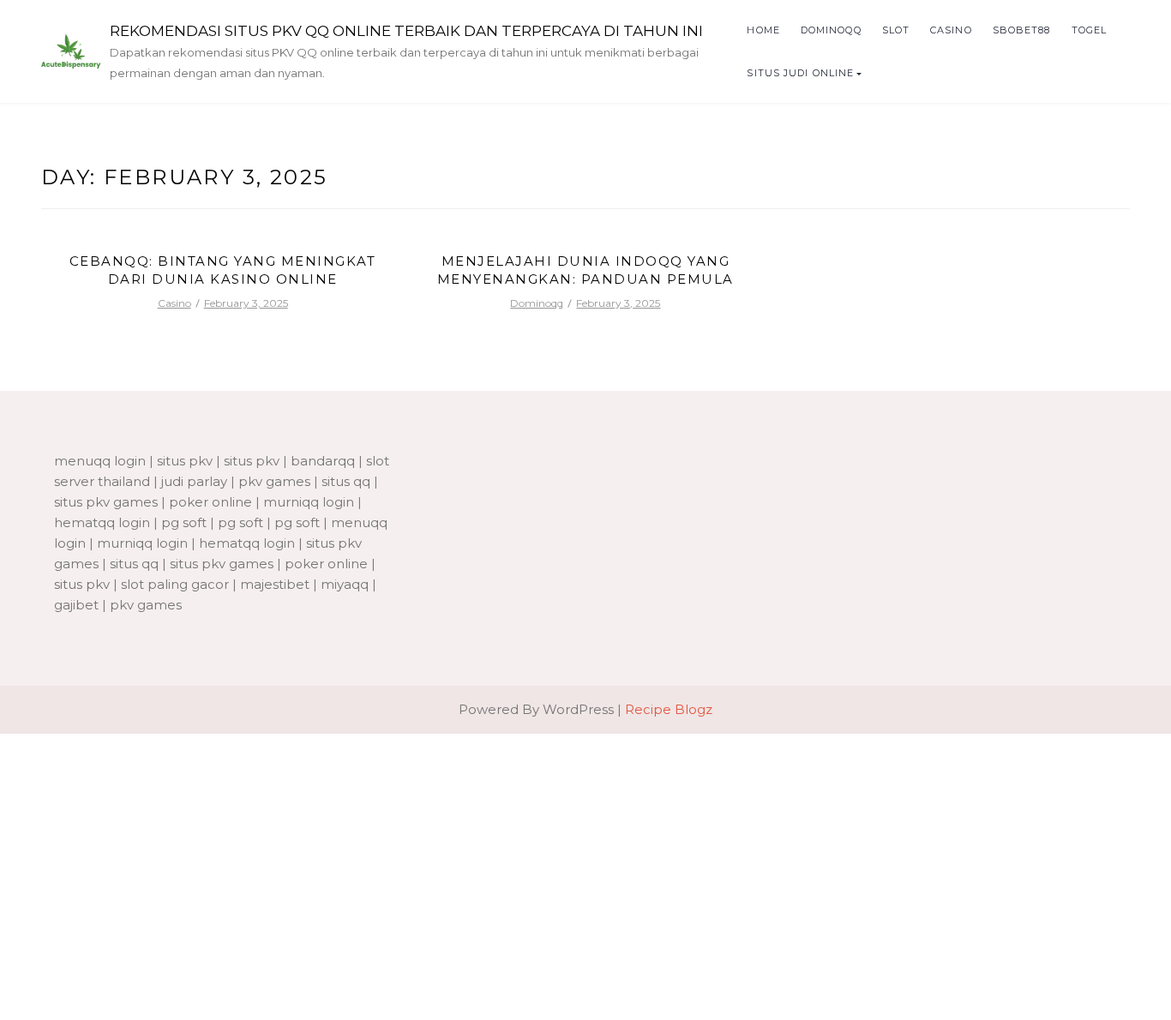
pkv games (274, 481)
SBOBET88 (1022, 30)
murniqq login (308, 502)
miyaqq (345, 584)
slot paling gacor (175, 584)
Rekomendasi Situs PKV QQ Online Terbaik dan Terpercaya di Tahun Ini (406, 30)
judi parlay (194, 481)
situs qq (345, 481)
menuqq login (100, 461)
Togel (1090, 30)
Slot (896, 30)
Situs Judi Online (800, 73)
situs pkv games (106, 502)
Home (763, 30)
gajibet (76, 605)
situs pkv (185, 461)
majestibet (274, 584)
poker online (210, 502)
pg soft (184, 522)
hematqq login (102, 522)
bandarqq (323, 461)
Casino (951, 30)
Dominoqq (831, 30)
